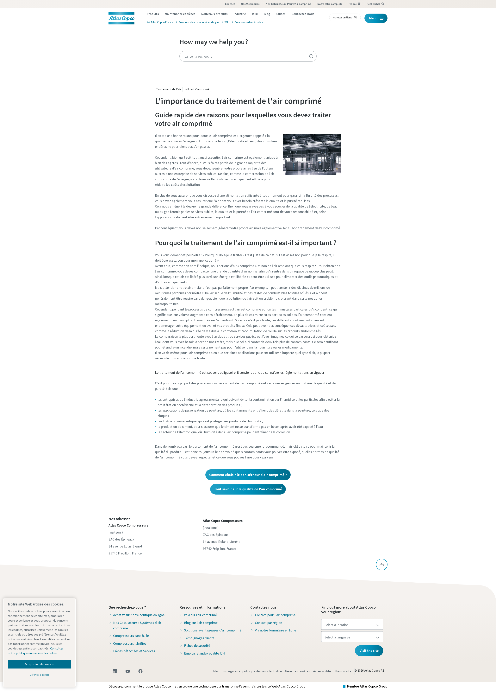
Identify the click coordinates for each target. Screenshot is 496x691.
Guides (280, 14)
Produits (153, 14)
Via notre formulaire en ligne (275, 630)
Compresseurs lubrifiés (129, 643)
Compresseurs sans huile (131, 635)
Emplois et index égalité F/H (204, 653)
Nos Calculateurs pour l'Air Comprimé (288, 4)
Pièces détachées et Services (134, 651)
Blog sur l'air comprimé (201, 622)
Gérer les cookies (297, 671)
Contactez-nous (303, 14)
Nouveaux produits (214, 14)
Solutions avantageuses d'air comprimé (212, 630)
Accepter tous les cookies (39, 664)
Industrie (240, 14)
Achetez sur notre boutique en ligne (138, 615)
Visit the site (369, 650)
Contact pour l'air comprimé (275, 615)
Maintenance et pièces (180, 14)
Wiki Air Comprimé (197, 89)
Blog (267, 14)
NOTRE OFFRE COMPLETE (329, 4)
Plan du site (342, 671)
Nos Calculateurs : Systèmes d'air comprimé (137, 625)
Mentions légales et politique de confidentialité (247, 671)
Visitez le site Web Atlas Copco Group (278, 686)
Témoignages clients (199, 638)
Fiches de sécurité (197, 645)
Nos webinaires (250, 4)
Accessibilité (322, 671)
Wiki (255, 14)
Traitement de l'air (168, 89)
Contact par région (268, 622)
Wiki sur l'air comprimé (200, 615)
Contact (230, 4)
